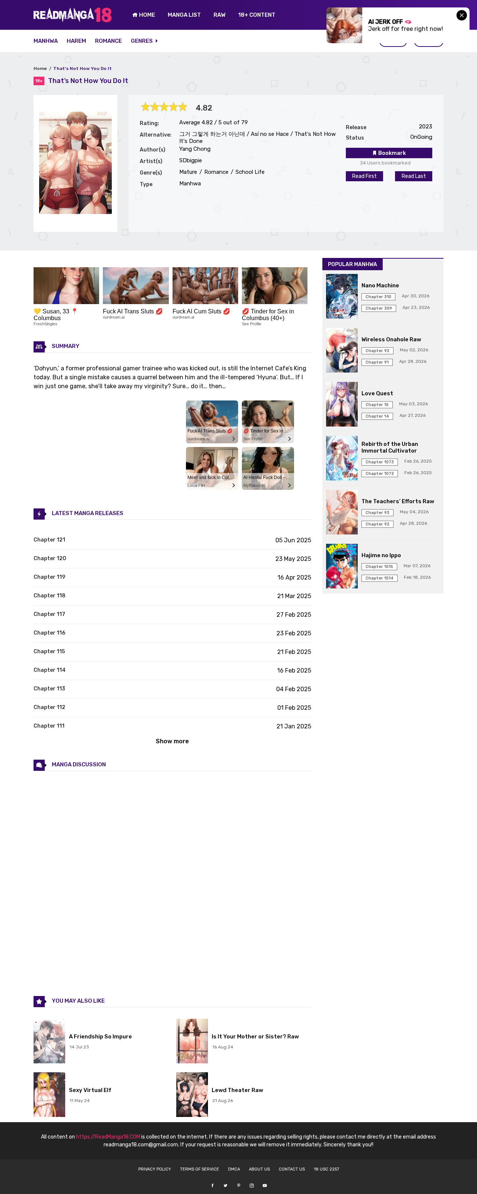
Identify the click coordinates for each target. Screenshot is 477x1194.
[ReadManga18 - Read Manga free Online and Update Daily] (73, 20)
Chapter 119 (49, 577)
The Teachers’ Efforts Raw (397, 501)
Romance (108, 41)
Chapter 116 (49, 633)
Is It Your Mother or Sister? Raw (255, 1036)
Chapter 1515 (379, 566)
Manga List (184, 15)
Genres (142, 41)
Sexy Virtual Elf (90, 1090)
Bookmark (391, 153)
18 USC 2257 (326, 1169)
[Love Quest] (342, 405)
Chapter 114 (50, 670)
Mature (188, 172)
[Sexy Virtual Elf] (49, 1095)
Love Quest (377, 393)
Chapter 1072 (380, 473)
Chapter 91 (377, 362)
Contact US (292, 1169)
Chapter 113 (49, 689)
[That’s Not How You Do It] (75, 212)
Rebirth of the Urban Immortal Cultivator (389, 447)
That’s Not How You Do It (82, 68)
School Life (249, 172)
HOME (146, 15)
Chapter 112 (49, 707)
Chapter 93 (377, 512)
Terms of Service (199, 1169)
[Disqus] (172, 883)
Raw (219, 15)
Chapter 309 (379, 308)
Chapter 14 (377, 416)
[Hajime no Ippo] (342, 567)
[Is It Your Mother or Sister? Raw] (192, 1042)
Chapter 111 (49, 726)
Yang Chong (195, 149)
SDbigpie (190, 160)
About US (259, 1169)
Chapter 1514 (380, 578)
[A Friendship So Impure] (49, 1042)
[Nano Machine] (342, 297)
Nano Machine (380, 285)
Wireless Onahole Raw (391, 339)
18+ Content (256, 15)
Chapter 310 (378, 296)
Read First (364, 176)
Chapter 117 (49, 614)
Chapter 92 (377, 350)
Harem (76, 41)
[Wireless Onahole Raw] (342, 351)
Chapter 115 (49, 651)
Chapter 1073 (380, 462)
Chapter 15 (377, 404)
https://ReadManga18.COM (108, 1137)
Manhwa (46, 41)
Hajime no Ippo (381, 555)
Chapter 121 (49, 540)
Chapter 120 (50, 558)
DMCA (234, 1169)
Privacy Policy (154, 1169)
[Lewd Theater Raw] (192, 1095)
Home (40, 68)
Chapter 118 (50, 596)
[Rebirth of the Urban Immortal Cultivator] (342, 459)
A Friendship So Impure (100, 1036)
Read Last (414, 176)
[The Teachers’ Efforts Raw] (342, 513)
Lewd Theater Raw (237, 1090)
